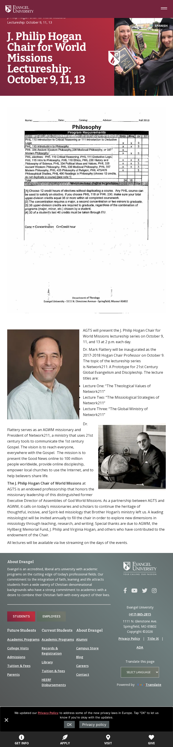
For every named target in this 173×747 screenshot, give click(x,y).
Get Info (22, 743)
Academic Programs (23, 639)
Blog (79, 657)
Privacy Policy (48, 713)
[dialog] (86, 719)
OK (69, 724)
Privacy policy (94, 724)
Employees (51, 616)
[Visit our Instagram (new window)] (154, 591)
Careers (82, 666)
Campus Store (87, 648)
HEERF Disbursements (54, 682)
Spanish (161, 26)
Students (21, 616)
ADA (140, 647)
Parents (13, 674)
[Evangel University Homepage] (19, 11)
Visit (108, 743)
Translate (153, 685)
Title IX (153, 638)
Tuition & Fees (18, 666)
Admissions (16, 657)
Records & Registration (52, 650)
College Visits (18, 648)
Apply (65, 743)
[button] (6, 721)
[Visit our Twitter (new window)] (144, 591)
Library (47, 662)
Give (151, 743)
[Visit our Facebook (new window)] (125, 591)
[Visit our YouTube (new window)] (134, 591)
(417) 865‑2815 (140, 614)
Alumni (81, 639)
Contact (82, 674)
